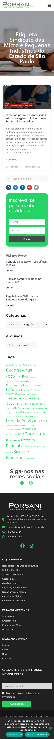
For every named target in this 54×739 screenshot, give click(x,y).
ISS (28, 412)
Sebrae (41, 446)
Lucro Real (33, 416)
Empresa (37, 386)
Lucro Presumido (22, 416)
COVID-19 (16, 376)
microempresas (13, 429)
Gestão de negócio (28, 394)
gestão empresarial (23, 398)
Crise (29, 377)
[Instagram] (31, 483)
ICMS (15, 408)
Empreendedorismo (19, 385)
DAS (17, 382)
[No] (50, 728)
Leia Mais (10, 270)
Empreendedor (26, 382)
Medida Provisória (23, 420)
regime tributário (29, 446)
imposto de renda (33, 408)
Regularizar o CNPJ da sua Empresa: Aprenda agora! (22, 298)
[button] (49, 5)
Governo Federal (29, 403)
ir (25, 412)
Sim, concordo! (14, 734)
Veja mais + (12, 159)
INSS (21, 412)
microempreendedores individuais (20, 425)
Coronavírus (19, 370)
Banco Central (11, 365)
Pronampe (13, 440)
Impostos (11, 412)
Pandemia (35, 433)
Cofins (33, 365)
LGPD (38, 413)
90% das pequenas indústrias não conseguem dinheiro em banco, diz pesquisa (26, 118)
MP (21, 434)
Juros (33, 412)
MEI (43, 421)
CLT (20, 364)
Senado (9, 452)
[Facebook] (22, 483)
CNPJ (26, 364)
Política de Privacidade (37, 734)
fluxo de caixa (22, 390)
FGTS (10, 390)
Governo (13, 403)
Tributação (30, 459)
